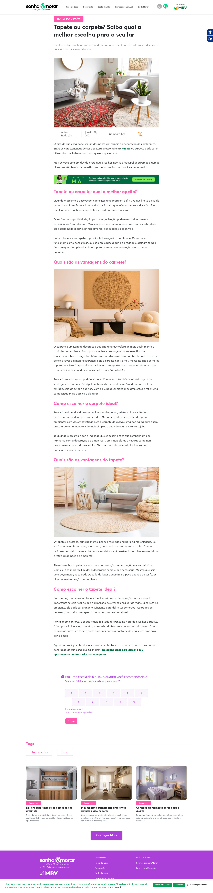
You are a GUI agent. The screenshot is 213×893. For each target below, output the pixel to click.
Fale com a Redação (146, 868)
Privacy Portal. (114, 887)
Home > (61, 19)
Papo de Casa (72, 7)
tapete (126, 148)
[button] (196, 885)
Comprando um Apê (124, 7)
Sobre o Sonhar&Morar (147, 863)
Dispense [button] (179, 885)
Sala (65, 752)
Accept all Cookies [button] (162, 885)
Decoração (88, 7)
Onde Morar (143, 7)
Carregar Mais (106, 835)
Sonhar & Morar (42, 4)
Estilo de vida (104, 7)
